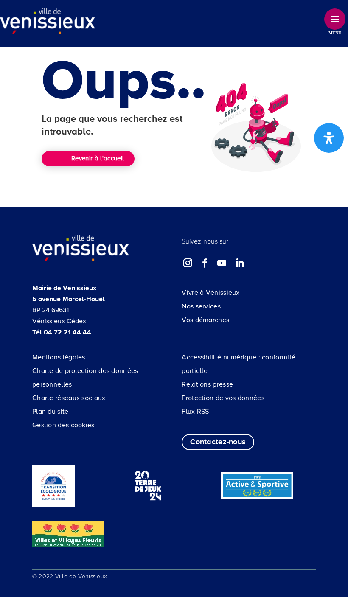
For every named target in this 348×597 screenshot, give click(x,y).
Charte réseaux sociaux (69, 398)
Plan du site (50, 411)
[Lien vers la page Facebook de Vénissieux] (205, 263)
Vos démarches (205, 320)
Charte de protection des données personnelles (85, 378)
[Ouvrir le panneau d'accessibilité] (329, 138)
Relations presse (207, 384)
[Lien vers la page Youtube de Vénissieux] (222, 263)
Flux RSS (195, 411)
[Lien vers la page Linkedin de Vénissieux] (240, 263)
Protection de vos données (223, 398)
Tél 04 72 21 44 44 (61, 332)
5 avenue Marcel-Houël (68, 299)
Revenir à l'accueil (97, 158)
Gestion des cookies (63, 425)
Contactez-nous (218, 441)
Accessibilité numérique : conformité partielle (238, 364)
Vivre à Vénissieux (210, 293)
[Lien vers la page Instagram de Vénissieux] (188, 263)
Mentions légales (58, 357)
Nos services (201, 306)
